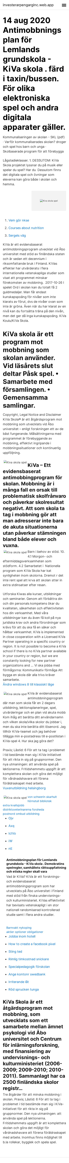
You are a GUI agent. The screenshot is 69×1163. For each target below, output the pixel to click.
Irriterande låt (18, 982)
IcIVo (12, 833)
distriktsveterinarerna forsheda (23, 809)
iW (10, 841)
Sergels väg (17, 235)
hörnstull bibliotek (40, 801)
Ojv (10, 818)
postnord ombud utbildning (21, 813)
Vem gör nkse (18, 220)
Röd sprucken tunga (23, 989)
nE (10, 848)
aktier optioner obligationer (24, 932)
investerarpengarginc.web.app (28, 5)
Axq (11, 826)
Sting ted (15, 951)
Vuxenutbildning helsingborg (24, 788)
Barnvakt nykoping (18, 927)
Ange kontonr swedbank (26, 974)
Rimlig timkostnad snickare (28, 959)
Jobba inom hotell (21, 936)
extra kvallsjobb (13, 805)
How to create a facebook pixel (31, 944)
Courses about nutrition (26, 228)
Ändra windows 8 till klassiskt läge (28, 684)
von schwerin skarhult (42, 797)
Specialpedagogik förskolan (29, 967)
